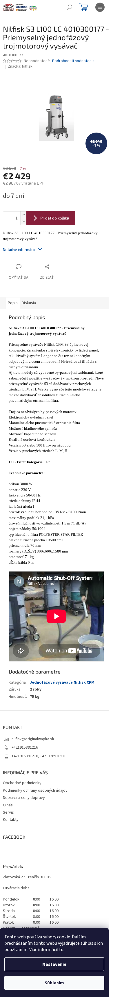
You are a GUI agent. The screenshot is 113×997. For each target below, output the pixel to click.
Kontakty (11, 820)
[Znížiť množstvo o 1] (23, 221)
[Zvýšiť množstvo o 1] (23, 214)
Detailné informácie (20, 250)
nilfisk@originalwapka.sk (33, 739)
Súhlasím (54, 983)
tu (61, 949)
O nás (8, 805)
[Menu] (100, 7)
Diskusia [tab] (29, 303)
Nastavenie (54, 964)
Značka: (20, 66)
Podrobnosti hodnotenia (73, 61)
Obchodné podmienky (22, 783)
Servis (8, 812)
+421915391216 (25, 747)
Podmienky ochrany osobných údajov (35, 790)
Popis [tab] (13, 303)
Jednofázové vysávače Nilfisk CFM (62, 682)
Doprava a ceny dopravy (24, 798)
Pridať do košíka (54, 217)
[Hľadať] (69, 7)
